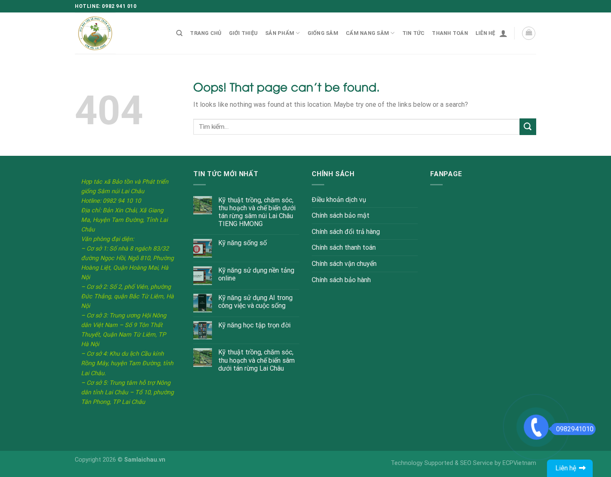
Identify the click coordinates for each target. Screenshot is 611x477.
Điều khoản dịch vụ (339, 200)
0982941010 (575, 429)
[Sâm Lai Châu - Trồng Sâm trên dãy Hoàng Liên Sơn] (117, 33)
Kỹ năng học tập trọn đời (254, 325)
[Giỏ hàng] (528, 33)
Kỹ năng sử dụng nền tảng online (256, 274)
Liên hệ (485, 33)
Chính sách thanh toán (344, 247)
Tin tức (413, 33)
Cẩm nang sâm (367, 33)
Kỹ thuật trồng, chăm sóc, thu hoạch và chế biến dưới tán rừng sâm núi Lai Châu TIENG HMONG (257, 212)
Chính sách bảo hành (341, 280)
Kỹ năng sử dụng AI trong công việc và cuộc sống (255, 302)
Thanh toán (450, 33)
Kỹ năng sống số (242, 243)
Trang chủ (205, 33)
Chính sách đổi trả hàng (346, 232)
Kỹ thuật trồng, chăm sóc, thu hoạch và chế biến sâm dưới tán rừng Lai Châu (256, 360)
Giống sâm (323, 33)
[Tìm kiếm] (179, 33)
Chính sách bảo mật (341, 215)
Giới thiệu (243, 33)
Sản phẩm (279, 33)
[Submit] (528, 126)
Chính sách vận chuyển (344, 264)
